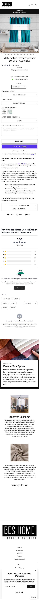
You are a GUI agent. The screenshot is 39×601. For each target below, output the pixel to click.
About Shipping (19, 567)
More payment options (19, 151)
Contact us (19, 550)
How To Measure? (19, 559)
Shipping (13, 70)
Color (18, 83)
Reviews (19, 556)
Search (19, 547)
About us (19, 553)
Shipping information (19, 205)
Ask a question (19, 209)
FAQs (19, 565)
